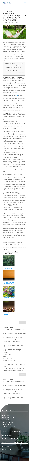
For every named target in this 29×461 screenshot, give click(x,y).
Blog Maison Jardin (7, 417)
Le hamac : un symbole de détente (13, 66)
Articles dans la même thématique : (16, 72)
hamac (16, 95)
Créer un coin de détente (11, 69)
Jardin (17, 22)
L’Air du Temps (6, 424)
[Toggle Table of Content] (22, 64)
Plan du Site (5, 446)
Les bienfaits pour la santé (11, 70)
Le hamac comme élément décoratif (13, 67)
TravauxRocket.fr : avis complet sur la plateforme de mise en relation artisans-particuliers (12, 350)
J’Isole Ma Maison (7, 420)
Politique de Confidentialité (10, 438)
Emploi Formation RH (8, 427)
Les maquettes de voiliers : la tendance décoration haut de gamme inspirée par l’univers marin (14, 364)
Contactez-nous (6, 449)
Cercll (6, 22)
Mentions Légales (7, 435)
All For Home (5, 415)
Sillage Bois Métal (7, 422)
